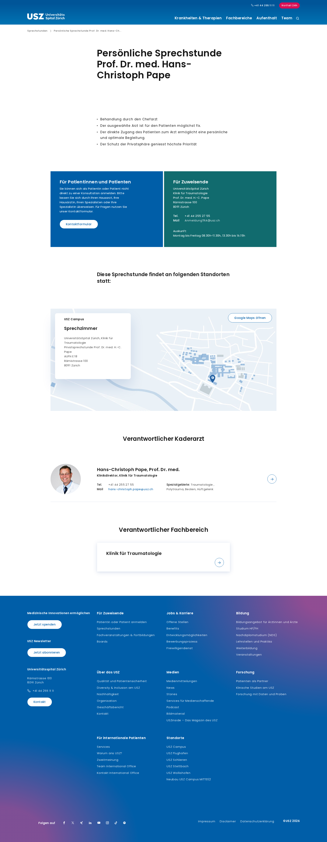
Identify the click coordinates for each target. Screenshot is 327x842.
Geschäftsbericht (110, 707)
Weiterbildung (246, 648)
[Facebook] (64, 823)
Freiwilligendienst (180, 648)
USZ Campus (74, 319)
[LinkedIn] (90, 823)
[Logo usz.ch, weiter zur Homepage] (46, 17)
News (171, 688)
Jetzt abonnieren (46, 652)
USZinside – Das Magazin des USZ (192, 720)
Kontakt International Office (118, 773)
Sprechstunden (37, 31)
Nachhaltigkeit (108, 694)
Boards (102, 641)
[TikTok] (116, 823)
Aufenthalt (266, 18)
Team (286, 18)
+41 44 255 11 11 (264, 5)
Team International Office (116, 766)
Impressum (206, 821)
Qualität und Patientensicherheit (122, 681)
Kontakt (39, 702)
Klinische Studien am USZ (255, 688)
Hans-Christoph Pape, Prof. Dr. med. (138, 470)
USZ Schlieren (177, 760)
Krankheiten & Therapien (198, 18)
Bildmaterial (176, 714)
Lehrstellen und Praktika (254, 641)
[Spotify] (124, 823)
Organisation (107, 701)
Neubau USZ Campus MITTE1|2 (189, 779)
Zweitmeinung (107, 760)
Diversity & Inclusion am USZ (118, 688)
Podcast (173, 707)
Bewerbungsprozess (182, 641)
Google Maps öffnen (250, 318)
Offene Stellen (177, 622)
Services (103, 747)
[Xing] (81, 823)
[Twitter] (72, 823)
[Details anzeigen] (271, 479)
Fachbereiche (239, 18)
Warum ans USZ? (109, 753)
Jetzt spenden (44, 624)
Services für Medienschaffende (190, 701)
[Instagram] (107, 823)
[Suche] (297, 18)
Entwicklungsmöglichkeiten (187, 635)
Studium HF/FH (247, 628)
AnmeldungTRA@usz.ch (202, 220)
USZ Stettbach (177, 766)
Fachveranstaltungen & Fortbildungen (126, 635)
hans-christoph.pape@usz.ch (130, 489)
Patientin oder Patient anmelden (122, 622)
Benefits (173, 628)
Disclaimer (228, 821)
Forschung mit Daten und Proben (261, 694)
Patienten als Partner (252, 681)
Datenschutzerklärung (257, 821)
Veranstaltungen (249, 655)
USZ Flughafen (177, 753)
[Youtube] (98, 823)
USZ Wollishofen (179, 773)
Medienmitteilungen (182, 681)
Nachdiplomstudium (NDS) (256, 635)
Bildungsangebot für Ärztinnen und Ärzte (267, 622)
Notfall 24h (289, 5)
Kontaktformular (79, 224)
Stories (172, 694)
